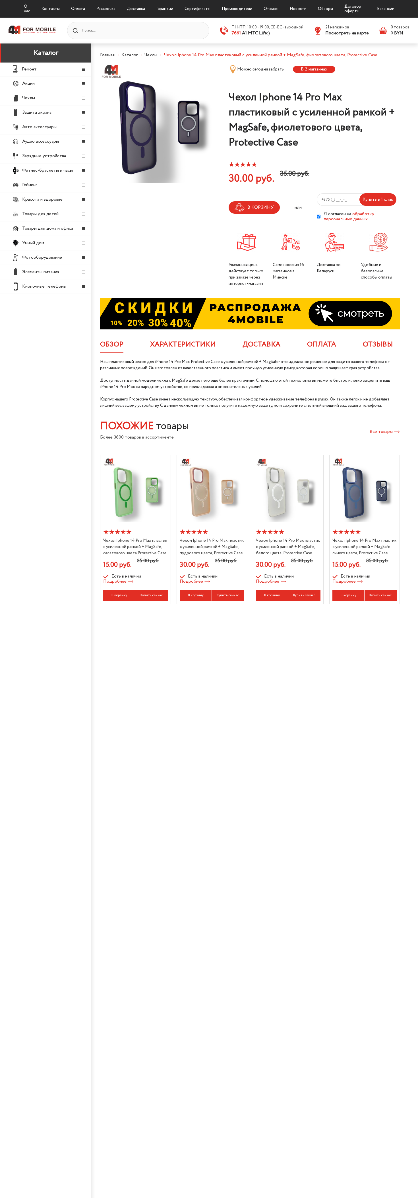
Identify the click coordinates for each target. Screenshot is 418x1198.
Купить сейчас (151, 595)
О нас (27, 9)
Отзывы (271, 9)
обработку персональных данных (349, 216)
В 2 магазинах (314, 69)
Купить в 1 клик (378, 199)
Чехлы (150, 55)
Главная (107, 55)
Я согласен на (349, 216)
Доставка (136, 9)
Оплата (78, 9)
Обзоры (325, 9)
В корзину (119, 595)
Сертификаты (197, 9)
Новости (298, 9)
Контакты (51, 9)
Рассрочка (105, 9)
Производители (237, 9)
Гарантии (164, 9)
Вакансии (385, 9)
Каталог (46, 53)
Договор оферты (352, 9)
